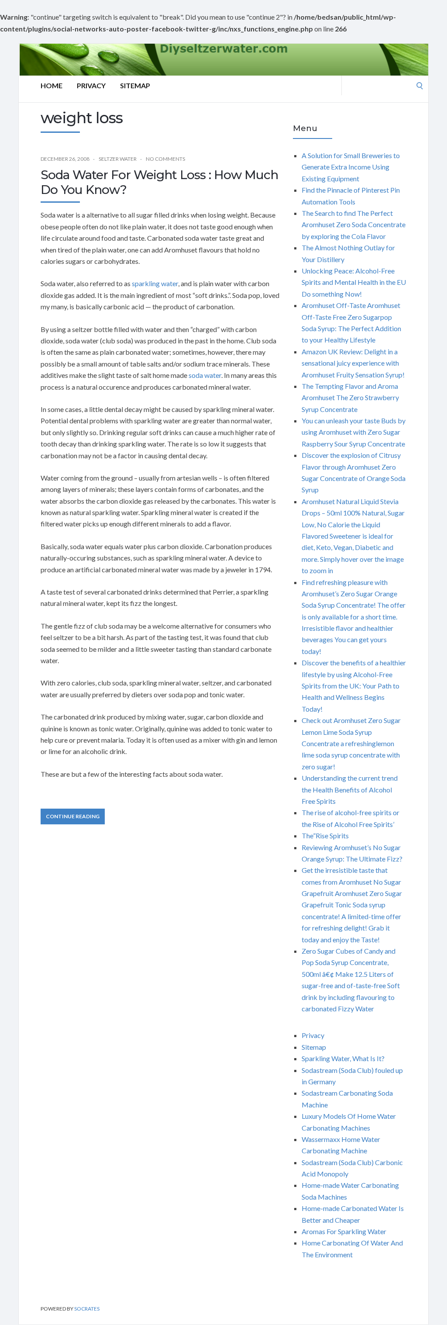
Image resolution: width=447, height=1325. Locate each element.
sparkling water (155, 283)
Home (51, 85)
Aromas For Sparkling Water (344, 1231)
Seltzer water (118, 159)
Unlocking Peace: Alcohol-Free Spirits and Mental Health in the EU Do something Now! (354, 282)
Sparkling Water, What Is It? (343, 1058)
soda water (205, 375)
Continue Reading (73, 816)
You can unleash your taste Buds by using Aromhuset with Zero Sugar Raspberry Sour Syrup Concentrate (354, 432)
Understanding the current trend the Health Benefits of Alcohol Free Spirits (350, 789)
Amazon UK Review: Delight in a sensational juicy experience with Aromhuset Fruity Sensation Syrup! (353, 363)
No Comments (165, 159)
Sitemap (135, 85)
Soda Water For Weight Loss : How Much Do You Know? (159, 182)
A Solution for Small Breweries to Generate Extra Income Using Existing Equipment (351, 167)
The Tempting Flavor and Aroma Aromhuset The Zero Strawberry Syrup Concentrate (350, 397)
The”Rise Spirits (325, 835)
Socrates (87, 1308)
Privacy (91, 85)
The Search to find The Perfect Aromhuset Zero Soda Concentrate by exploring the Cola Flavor (354, 224)
